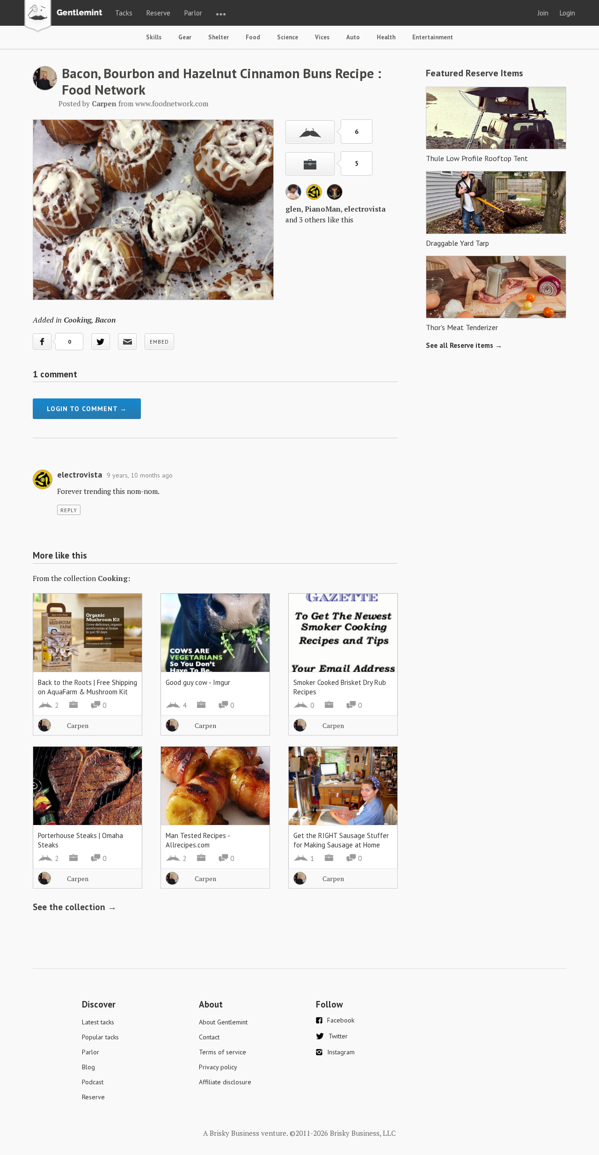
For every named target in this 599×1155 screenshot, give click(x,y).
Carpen (77, 725)
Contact (209, 1037)
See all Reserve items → (464, 345)
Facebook (340, 1020)
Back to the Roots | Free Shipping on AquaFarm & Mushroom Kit (87, 687)
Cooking (77, 320)
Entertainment (432, 37)
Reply (68, 510)
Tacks (123, 12)
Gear (184, 37)
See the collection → (75, 906)
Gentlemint (66, 17)
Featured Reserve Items (474, 73)
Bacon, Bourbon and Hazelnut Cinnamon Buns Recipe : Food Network (221, 81)
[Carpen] (45, 87)
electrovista (365, 208)
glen (293, 208)
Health (386, 37)
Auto (353, 37)
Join (543, 12)
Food (253, 37)
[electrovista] (314, 197)
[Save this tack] (310, 164)
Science (287, 37)
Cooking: (114, 578)
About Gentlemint (223, 1022)
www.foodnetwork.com (171, 103)
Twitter (338, 1036)
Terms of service (222, 1052)
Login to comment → (87, 409)
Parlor (193, 12)
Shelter (218, 37)
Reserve (158, 12)
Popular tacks (100, 1037)
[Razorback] (335, 197)
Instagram (341, 1052)
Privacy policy (218, 1067)
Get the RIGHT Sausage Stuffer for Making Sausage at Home (341, 840)
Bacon (105, 320)
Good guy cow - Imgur (198, 682)
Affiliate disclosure (225, 1082)
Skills (153, 37)
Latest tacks (98, 1022)
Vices (322, 37)
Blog (88, 1067)
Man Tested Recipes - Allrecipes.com (198, 840)
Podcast (92, 1082)
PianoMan (323, 208)
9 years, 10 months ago (140, 475)
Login (567, 12)
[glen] (293, 197)
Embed (159, 341)
